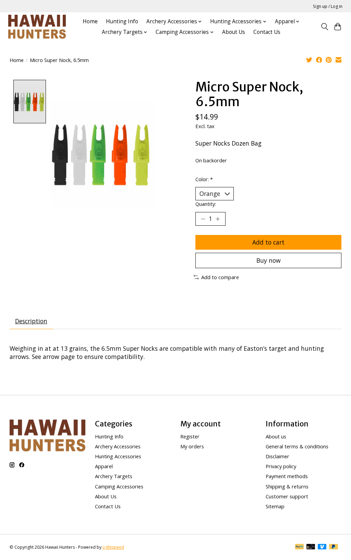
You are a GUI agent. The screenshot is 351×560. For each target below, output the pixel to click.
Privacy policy (281, 466)
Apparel (104, 466)
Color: (204, 179)
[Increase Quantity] (217, 219)
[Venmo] (322, 547)
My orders (192, 446)
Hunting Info (122, 21)
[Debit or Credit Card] (310, 547)
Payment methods (287, 476)
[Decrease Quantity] (203, 219)
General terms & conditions (297, 446)
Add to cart (268, 242)
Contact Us (266, 32)
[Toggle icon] (324, 27)
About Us (233, 32)
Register (189, 436)
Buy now (268, 260)
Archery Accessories (118, 446)
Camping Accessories (119, 486)
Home (90, 21)
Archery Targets (113, 476)
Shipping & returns (287, 486)
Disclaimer (277, 456)
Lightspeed (113, 547)
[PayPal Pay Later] (333, 547)
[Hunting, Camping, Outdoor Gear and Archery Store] (37, 27)
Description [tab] (31, 321)
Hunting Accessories (118, 456)
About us (276, 436)
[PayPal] (299, 547)
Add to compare (220, 277)
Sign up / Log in (327, 6)
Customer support (287, 496)
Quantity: (205, 203)
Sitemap (275, 506)
